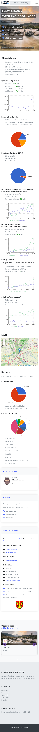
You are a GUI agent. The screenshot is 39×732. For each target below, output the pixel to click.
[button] (19, 350)
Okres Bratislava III (12, 549)
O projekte (4, 690)
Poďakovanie (5, 693)
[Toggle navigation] (36, 2)
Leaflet (20, 365)
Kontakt (4, 700)
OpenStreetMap (27, 365)
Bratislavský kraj (11, 552)
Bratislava (6, 541)
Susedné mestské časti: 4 (13, 580)
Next (34, 644)
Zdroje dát (4, 695)
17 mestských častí (16, 539)
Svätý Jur (6, 647)
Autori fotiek (5, 698)
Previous (5, 644)
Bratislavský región (11, 560)
